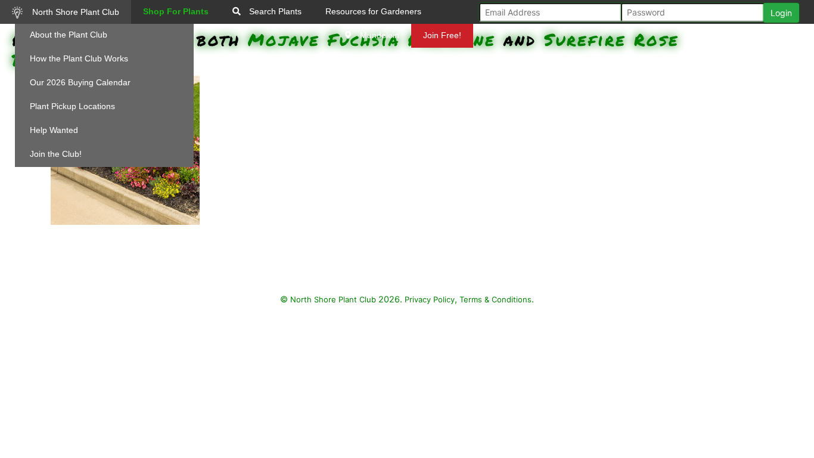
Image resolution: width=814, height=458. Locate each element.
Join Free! (442, 35)
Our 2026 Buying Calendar (80, 82)
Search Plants (274, 11)
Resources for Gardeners (373, 11)
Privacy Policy (430, 299)
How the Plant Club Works (79, 58)
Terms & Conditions (495, 299)
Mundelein (378, 35)
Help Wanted (54, 130)
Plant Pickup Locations (72, 106)
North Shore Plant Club (74, 12)
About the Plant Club (68, 34)
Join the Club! (56, 154)
